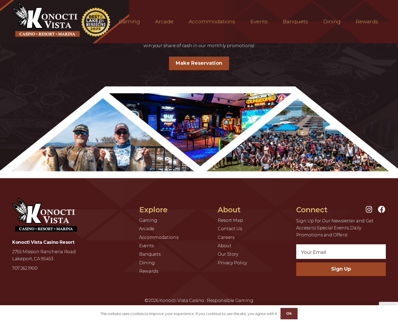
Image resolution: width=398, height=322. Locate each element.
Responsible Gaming (230, 300)
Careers (226, 237)
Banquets (149, 254)
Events (146, 245)
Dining (147, 262)
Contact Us (230, 228)
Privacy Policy (232, 262)
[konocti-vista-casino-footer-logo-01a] (44, 215)
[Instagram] (369, 209)
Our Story (228, 254)
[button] (143, 21)
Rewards (148, 271)
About (224, 245)
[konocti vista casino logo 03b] (62, 19)
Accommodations (158, 237)
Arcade (146, 228)
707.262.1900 (25, 268)
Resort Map (230, 220)
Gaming (148, 220)
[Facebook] (381, 209)
